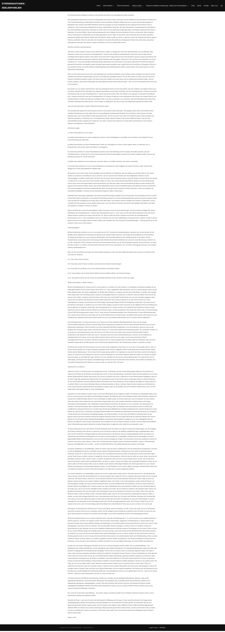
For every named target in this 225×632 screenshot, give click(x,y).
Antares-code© (137, 5)
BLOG (199, 5)
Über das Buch (107, 5)
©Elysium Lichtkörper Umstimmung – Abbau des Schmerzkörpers (166, 5)
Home (98, 5)
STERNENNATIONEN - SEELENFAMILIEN (14, 5)
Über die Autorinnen (123, 5)
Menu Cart (214, 5)
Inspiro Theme (153, 627)
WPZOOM (162, 627)
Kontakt (206, 5)
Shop (193, 5)
